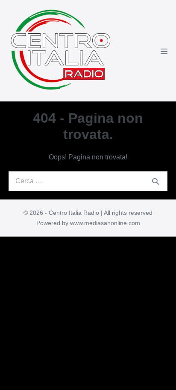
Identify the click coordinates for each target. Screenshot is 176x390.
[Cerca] (155, 181)
